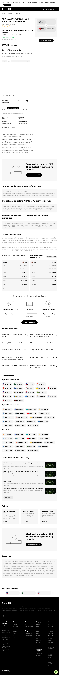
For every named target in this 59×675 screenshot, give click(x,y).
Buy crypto (15, 628)
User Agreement (5, 625)
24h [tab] (9, 61)
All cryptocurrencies (17, 636)
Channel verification (29, 635)
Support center (28, 633)
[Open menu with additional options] (56, 9)
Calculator (9, 13)
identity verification (32, 313)
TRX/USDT (50, 635)
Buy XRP (38, 635)
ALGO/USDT (51, 640)
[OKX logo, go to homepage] (6, 9)
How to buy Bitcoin (52, 660)
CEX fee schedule (29, 626)
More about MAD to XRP (51, 256)
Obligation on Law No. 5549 (6, 647)
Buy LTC (38, 645)
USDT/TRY (50, 624)
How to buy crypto (52, 657)
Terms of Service (29, 575)
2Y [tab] (27, 61)
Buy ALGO (38, 640)
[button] (43, 9)
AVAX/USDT (50, 642)
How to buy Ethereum (50, 663)
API (25, 624)
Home (3, 13)
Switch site (7, 4)
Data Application (6, 637)
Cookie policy (5, 635)
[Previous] (3, 593)
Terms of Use (27, 573)
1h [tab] (4, 61)
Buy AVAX (38, 642)
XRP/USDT (50, 638)
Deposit (15, 624)
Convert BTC (39, 655)
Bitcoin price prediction (51, 648)
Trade (14, 633)
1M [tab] (18, 61)
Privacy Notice (5, 628)
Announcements (29, 637)
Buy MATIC (39, 631)
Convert (15, 631)
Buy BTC (38, 626)
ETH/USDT (50, 628)
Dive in (5, 521)
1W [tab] (13, 61)
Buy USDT (38, 624)
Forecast (44, 521)
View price (25, 521)
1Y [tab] (23, 61)
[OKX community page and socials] (12, 671)
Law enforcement (6, 632)
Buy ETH (38, 628)
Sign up (52, 9)
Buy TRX (38, 638)
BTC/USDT (50, 626)
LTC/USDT (50, 645)
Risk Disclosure (5, 630)
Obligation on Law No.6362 (6, 650)
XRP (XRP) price (11, 127)
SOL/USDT (50, 633)
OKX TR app (5, 639)
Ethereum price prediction (51, 651)
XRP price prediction (50, 655)
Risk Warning (36, 573)
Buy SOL (38, 633)
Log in (47, 9)
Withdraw (15, 626)
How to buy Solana (52, 665)
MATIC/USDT (51, 631)
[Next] (55, 593)
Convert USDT (39, 653)
